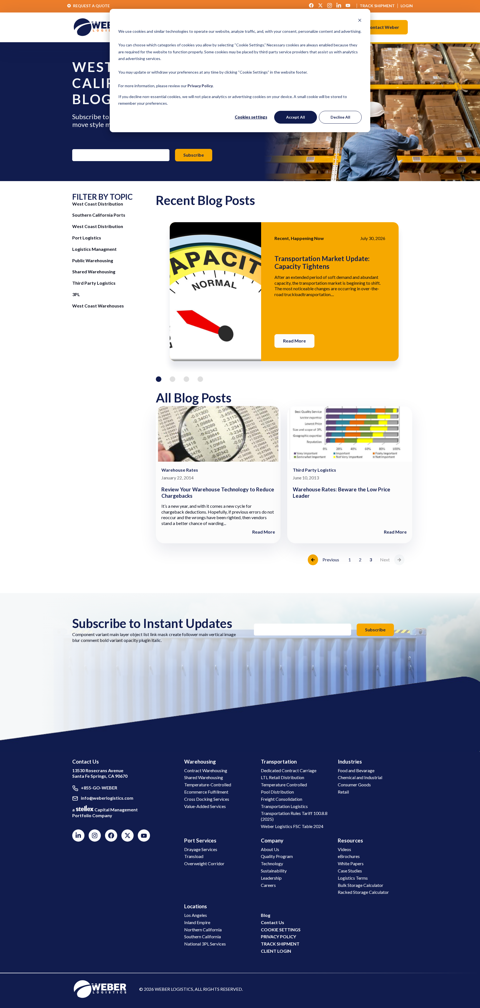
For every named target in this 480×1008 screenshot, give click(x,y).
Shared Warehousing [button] (203, 777)
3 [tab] (186, 379)
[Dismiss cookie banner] (360, 20)
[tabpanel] (284, 291)
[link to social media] (100, 988)
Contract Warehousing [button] (205, 770)
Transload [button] (193, 856)
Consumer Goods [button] (354, 784)
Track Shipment (377, 5)
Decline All (340, 117)
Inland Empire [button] (197, 922)
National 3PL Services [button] (205, 943)
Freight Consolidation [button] (281, 799)
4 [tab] (200, 379)
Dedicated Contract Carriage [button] (288, 770)
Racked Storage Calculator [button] (363, 892)
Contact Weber (383, 27)
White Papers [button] (351, 863)
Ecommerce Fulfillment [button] (206, 791)
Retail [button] (343, 791)
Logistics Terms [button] (353, 878)
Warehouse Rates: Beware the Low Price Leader (341, 492)
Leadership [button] (271, 878)
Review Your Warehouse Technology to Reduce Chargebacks (217, 492)
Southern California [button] (202, 936)
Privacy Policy (200, 85)
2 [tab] (172, 379)
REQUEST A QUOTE (91, 5)
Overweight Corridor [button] (204, 863)
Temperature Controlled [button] (284, 784)
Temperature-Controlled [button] (207, 784)
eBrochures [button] (349, 856)
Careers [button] (268, 885)
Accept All (295, 117)
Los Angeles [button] (195, 915)
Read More (294, 340)
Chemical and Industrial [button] (360, 777)
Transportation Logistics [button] (284, 806)
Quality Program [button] (277, 856)
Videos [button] (344, 849)
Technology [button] (272, 863)
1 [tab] (158, 379)
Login (407, 5)
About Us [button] (270, 849)
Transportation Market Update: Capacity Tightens (321, 262)
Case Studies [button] (350, 870)
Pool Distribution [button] (277, 791)
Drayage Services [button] (200, 849)
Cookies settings (251, 117)
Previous (330, 559)
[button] (383, 27)
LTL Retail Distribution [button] (282, 777)
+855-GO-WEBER (99, 787)
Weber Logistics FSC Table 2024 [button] (292, 826)
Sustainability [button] (274, 870)
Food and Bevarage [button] (356, 770)
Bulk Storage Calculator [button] (360, 885)
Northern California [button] (203, 929)
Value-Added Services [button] (205, 806)
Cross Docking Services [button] (206, 799)
